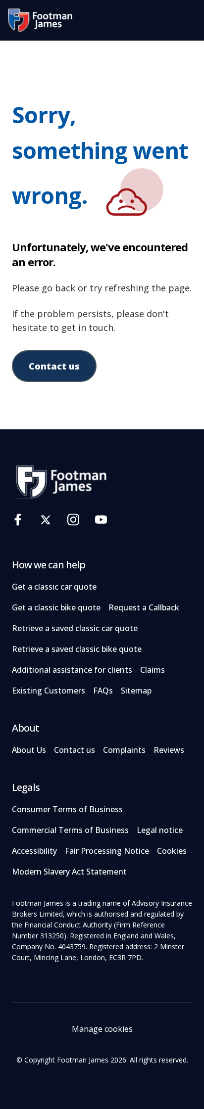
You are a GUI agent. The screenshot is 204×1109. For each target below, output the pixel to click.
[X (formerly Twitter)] (45, 519)
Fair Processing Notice (107, 850)
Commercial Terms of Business (70, 830)
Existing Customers (48, 690)
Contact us (54, 366)
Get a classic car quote (54, 586)
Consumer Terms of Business (67, 809)
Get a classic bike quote (56, 607)
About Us (29, 749)
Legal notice (160, 830)
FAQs (103, 690)
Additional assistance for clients (72, 669)
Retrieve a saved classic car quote (75, 628)
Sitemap (136, 690)
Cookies (172, 850)
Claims (152, 669)
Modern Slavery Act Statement (69, 871)
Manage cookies (102, 1028)
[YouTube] (101, 519)
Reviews (168, 749)
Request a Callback (143, 607)
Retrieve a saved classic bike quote (77, 649)
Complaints (124, 749)
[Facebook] (18, 519)
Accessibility (34, 850)
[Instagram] (73, 519)
